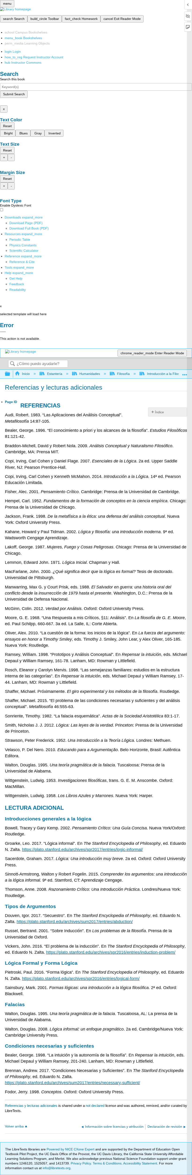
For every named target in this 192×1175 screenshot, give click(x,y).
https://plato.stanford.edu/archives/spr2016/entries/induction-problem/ (110, 952)
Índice (159, 412)
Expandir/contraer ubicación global (184, 373)
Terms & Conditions (107, 1163)
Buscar (12, 364)
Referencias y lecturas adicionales (31, 1106)
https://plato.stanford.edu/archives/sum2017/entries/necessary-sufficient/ (72, 1082)
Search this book (12, 79)
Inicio (26, 374)
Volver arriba (14, 1126)
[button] (16, 284)
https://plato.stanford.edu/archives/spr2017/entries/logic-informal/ (82, 849)
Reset (7, 126)
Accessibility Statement (140, 1163)
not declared (95, 1106)
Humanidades (89, 374)
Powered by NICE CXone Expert (71, 1149)
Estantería (54, 374)
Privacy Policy (81, 1163)
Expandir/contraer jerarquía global (10, 374)
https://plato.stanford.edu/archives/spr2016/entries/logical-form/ (81, 978)
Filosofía (123, 374)
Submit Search (14, 94)
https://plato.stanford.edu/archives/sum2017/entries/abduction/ (75, 921)
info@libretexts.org (56, 1168)
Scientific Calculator (23, 250)
